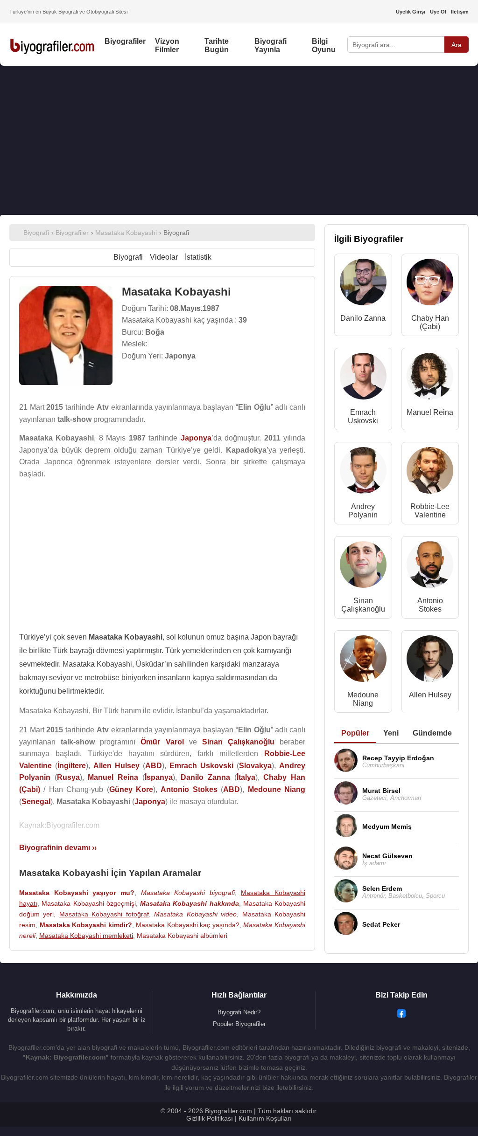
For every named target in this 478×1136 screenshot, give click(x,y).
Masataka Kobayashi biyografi (188, 892)
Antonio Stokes (430, 605)
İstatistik (198, 257)
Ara (456, 44)
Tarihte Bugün (216, 45)
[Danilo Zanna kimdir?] (363, 284)
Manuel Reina (430, 412)
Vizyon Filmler (167, 45)
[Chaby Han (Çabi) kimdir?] (430, 284)
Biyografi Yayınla (270, 45)
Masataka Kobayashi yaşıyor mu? (76, 892)
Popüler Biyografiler (239, 1023)
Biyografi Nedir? (239, 1012)
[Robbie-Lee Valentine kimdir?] (430, 472)
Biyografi (128, 257)
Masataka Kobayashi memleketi (86, 935)
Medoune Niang (363, 699)
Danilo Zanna (363, 318)
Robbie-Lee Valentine (430, 511)
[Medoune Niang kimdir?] (363, 660)
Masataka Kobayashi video (195, 914)
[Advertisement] (239, 140)
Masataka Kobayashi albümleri (182, 935)
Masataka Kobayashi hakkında (189, 903)
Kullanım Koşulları (265, 1118)
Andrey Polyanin (363, 511)
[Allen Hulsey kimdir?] (430, 660)
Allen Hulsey (430, 695)
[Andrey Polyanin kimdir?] (363, 472)
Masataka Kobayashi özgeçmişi (89, 903)
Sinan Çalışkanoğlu (363, 605)
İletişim (460, 11)
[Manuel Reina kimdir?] (430, 378)
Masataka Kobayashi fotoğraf (104, 914)
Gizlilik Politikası (209, 1118)
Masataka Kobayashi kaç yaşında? (187, 925)
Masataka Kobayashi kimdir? (86, 925)
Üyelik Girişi (410, 11)
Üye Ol (438, 11)
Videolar (164, 257)
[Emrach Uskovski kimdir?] (363, 378)
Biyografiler (125, 41)
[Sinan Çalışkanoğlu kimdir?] (363, 566)
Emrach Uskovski (363, 416)
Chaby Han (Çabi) (430, 322)
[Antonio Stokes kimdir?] (430, 566)
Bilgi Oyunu (324, 45)
